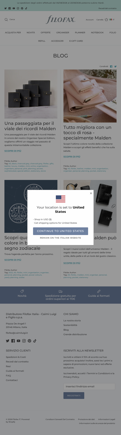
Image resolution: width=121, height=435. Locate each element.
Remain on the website (60, 237)
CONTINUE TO (60, 231)
